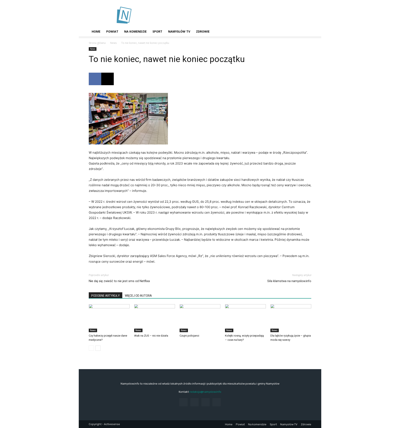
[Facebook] (95, 79)
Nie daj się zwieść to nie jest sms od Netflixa (119, 281)
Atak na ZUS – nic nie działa (151, 335)
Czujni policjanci (189, 335)
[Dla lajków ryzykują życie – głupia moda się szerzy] (290, 318)
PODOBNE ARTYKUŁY (105, 295)
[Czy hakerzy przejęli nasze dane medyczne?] (109, 318)
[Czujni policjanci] (200, 318)
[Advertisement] (235, 15)
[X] (107, 79)
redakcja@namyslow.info (205, 391)
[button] (306, 32)
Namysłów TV (179, 31)
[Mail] (205, 402)
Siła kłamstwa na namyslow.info (289, 281)
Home (96, 31)
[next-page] (98, 348)
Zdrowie (203, 31)
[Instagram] (194, 402)
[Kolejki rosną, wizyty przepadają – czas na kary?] (245, 318)
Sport (157, 31)
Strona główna (97, 43)
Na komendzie (135, 31)
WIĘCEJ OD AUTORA (138, 295)
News (113, 43)
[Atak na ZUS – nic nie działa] (154, 318)
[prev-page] (91, 348)
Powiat (112, 31)
